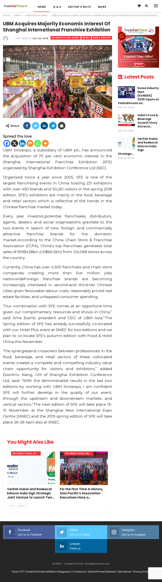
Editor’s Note (79, 7)
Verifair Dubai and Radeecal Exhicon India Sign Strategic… (138, 146)
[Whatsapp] (37, 143)
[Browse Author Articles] (5, 38)
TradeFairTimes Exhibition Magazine (48, 571)
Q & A (57, 7)
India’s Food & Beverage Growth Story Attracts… (148, 120)
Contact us (79, 571)
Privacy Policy (142, 571)
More (102, 7)
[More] (45, 143)
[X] (14, 143)
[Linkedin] (22, 143)
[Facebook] (6, 143)
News (42, 7)
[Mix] (29, 143)
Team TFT (18, 571)
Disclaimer (124, 571)
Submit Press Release (102, 571)
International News (66, 37)
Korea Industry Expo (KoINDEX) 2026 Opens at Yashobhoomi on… (138, 95)
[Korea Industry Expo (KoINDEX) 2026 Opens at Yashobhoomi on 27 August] (126, 92)
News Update (102, 37)
